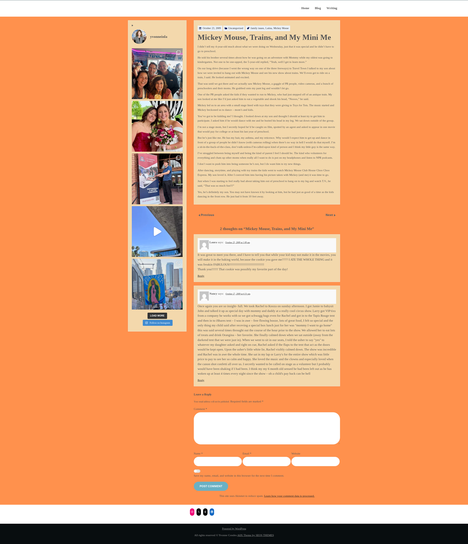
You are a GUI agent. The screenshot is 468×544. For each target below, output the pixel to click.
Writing (332, 8)
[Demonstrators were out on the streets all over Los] (157, 284)
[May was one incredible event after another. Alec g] (157, 178)
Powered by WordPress (234, 528)
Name (198, 453)
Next (330, 215)
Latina (268, 28)
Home (305, 8)
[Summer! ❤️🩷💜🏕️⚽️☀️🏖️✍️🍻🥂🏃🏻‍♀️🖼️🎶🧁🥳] (157, 73)
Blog (318, 8)
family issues (257, 28)
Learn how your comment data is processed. (289, 495)
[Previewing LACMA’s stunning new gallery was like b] (157, 231)
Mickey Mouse (281, 28)
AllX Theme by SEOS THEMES (255, 535)
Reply (201, 275)
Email (247, 453)
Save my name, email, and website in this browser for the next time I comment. (239, 475)
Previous (207, 215)
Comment (200, 408)
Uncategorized (235, 28)
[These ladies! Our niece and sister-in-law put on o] (157, 126)
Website (295, 453)
